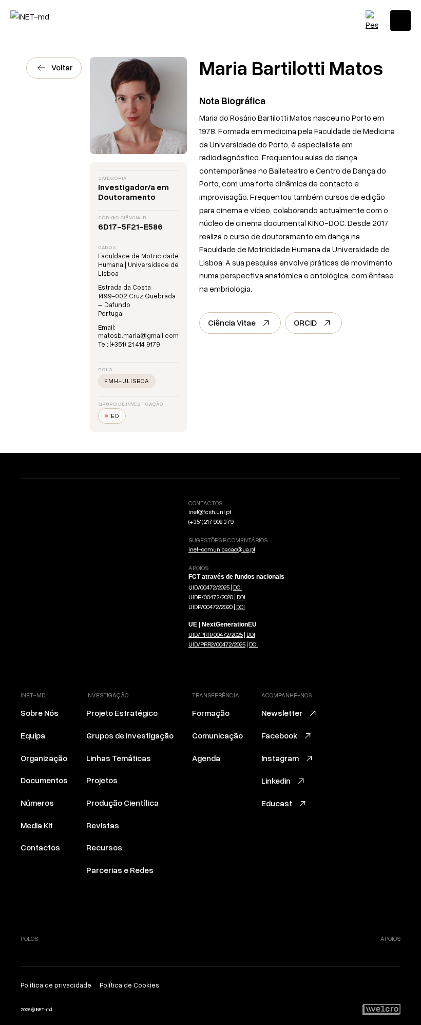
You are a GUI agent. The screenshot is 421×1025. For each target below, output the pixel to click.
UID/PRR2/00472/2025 (216, 644)
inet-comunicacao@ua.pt (221, 549)
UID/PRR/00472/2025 (215, 634)
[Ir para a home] (54, 16)
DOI (237, 587)
